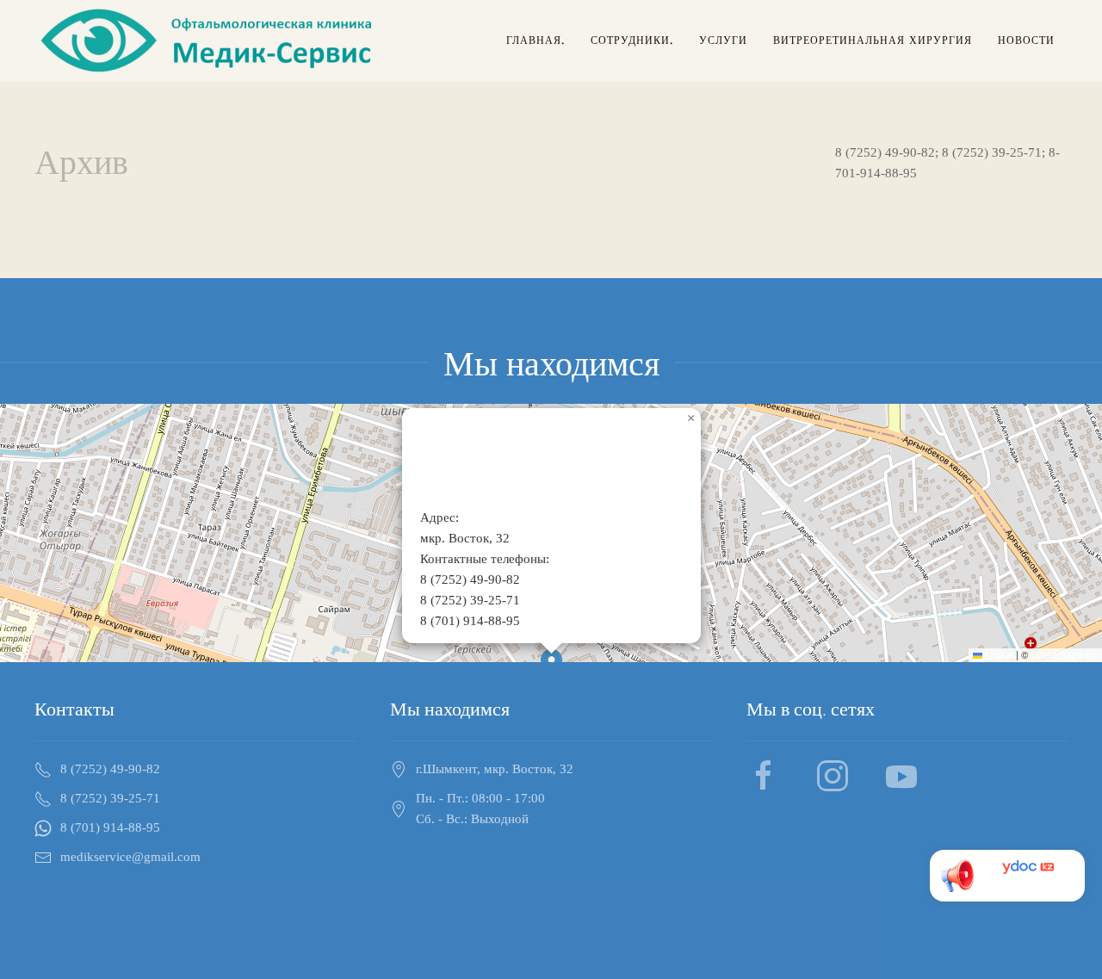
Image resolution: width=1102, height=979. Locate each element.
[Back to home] (209, 41)
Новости (1026, 40)
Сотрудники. (632, 40)
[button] (690, 418)
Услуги (723, 40)
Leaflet (997, 654)
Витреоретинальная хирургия (872, 40)
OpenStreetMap (1064, 654)
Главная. (535, 40)
